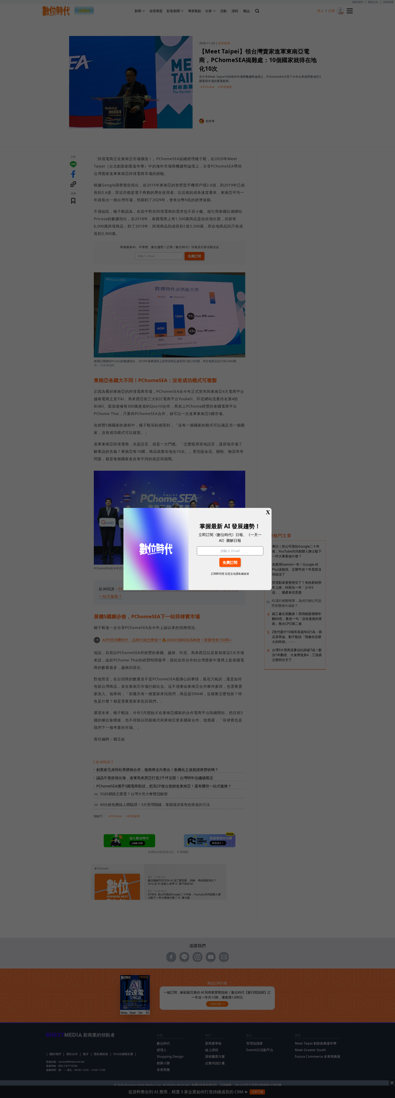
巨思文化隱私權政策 (237, 574)
